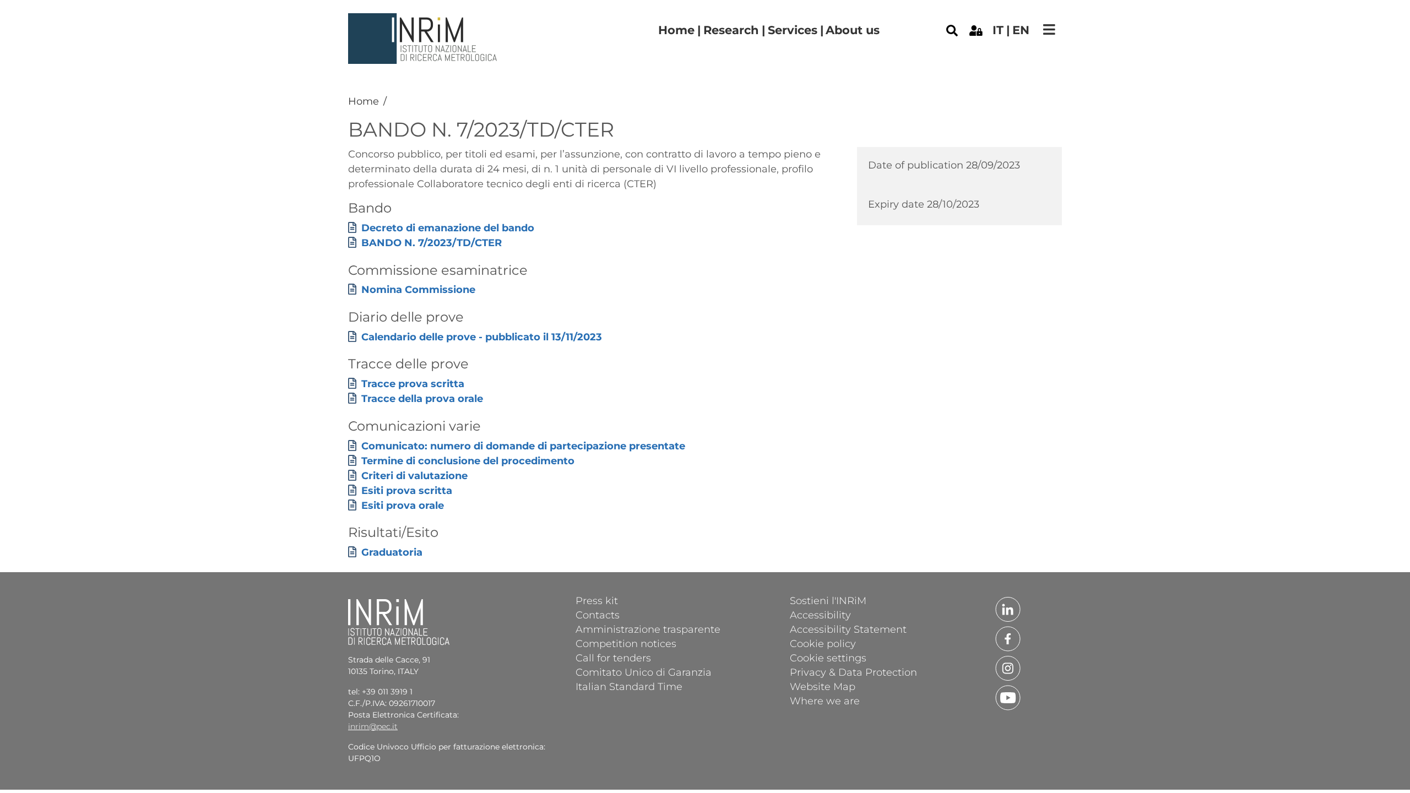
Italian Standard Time (629, 686)
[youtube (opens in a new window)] (1008, 697)
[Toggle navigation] (1049, 29)
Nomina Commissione (418, 290)
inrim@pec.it (373, 726)
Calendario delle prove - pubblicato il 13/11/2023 (481, 337)
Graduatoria (391, 552)
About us (853, 30)
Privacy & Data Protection (853, 671)
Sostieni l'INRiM (828, 600)
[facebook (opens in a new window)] (1008, 638)
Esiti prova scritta (406, 491)
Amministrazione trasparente (648, 628)
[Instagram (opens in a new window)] (1008, 667)
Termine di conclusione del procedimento (467, 461)
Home (676, 30)
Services (792, 30)
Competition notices (626, 643)
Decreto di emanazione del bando (447, 228)
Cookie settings (828, 657)
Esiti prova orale (402, 505)
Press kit (597, 600)
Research (731, 30)
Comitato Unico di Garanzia (644, 671)
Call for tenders (613, 657)
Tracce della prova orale (422, 399)
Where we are (825, 700)
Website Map (822, 686)
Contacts (598, 614)
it (998, 30)
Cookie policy (823, 643)
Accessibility (820, 614)
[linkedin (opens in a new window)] (1008, 608)
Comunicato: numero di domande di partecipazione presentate (523, 446)
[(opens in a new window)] (976, 30)
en (1020, 30)
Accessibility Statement (848, 628)
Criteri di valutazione (414, 476)
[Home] (424, 21)
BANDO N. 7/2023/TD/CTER (431, 243)
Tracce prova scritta (412, 384)
